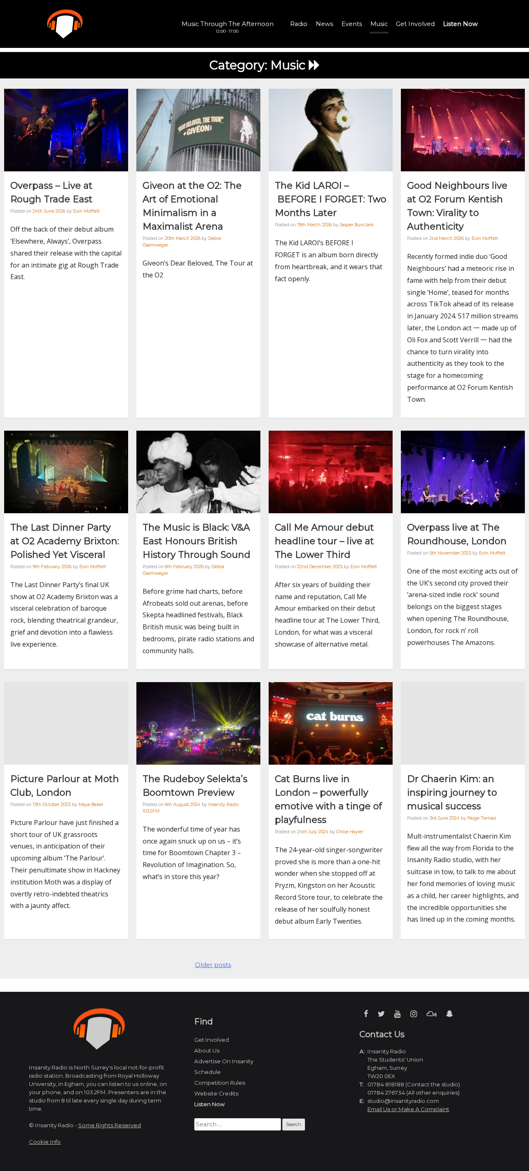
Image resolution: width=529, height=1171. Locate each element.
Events (351, 24)
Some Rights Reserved (109, 1125)
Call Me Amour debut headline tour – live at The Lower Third (324, 541)
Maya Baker (91, 804)
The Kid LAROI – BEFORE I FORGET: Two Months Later (330, 199)
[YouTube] (397, 1014)
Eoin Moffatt (86, 211)
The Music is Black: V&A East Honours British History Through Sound (196, 541)
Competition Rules (219, 1082)
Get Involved (415, 24)
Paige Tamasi (481, 818)
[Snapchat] (449, 1014)
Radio (298, 24)
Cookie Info (45, 1141)
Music (379, 24)
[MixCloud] (431, 1014)
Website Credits (216, 1093)
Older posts (213, 965)
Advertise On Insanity (223, 1061)
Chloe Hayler (349, 831)
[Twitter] (381, 1014)
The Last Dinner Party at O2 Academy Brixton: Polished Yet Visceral (64, 541)
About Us (206, 1050)
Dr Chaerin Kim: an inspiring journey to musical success (452, 792)
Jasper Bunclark (357, 225)
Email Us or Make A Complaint (408, 1109)
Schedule (207, 1072)
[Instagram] (413, 1014)
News (324, 24)
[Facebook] (366, 1014)
